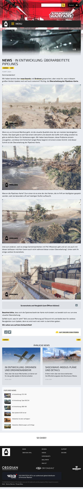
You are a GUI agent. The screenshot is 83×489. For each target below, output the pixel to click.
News (7, 60)
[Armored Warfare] (61, 15)
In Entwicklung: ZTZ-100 (19, 394)
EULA (3, 484)
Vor (11, 68)
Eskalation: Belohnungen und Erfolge (23, 425)
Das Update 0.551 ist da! (19, 412)
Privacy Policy (19, 484)
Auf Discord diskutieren (69, 332)
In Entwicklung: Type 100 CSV (20, 400)
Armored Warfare (6, 452)
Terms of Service (10, 484)
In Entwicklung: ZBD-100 (19, 406)
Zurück (5, 68)
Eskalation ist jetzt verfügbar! (21, 418)
